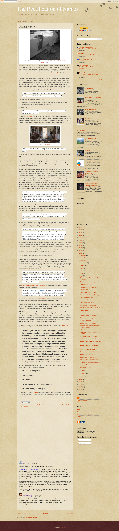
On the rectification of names (85, 414)
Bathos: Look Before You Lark (88, 323)
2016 (80, 253)
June (82, 270)
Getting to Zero (55, 73)
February (83, 373)
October (83, 260)
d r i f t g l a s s (83, 65)
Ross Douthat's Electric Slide (88, 287)
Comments (82, 443)
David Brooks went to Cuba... (88, 302)
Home (45, 513)
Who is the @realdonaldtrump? (88, 305)
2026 (80, 227)
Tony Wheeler (47, 144)
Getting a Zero (84, 289)
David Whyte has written (37, 290)
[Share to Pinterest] (29, 402)
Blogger (63, 527)
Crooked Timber (83, 73)
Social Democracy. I (90, 109)
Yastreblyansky (83, 400)
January (83, 375)
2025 (80, 230)
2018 (80, 248)
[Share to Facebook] (27, 402)
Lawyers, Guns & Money (86, 47)
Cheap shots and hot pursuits (88, 315)
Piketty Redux (88, 118)
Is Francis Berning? (85, 320)
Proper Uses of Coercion (86, 354)
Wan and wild (83, 365)
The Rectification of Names (47, 8)
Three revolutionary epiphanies (88, 318)
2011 (80, 389)
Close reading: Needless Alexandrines (91, 172)
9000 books (28, 116)
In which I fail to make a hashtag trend (90, 362)
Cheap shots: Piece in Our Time (88, 357)
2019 (80, 245)
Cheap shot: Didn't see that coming (89, 295)
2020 (80, 243)
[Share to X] (25, 402)
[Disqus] (45, 433)
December (83, 255)
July (82, 268)
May (82, 273)
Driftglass (35, 392)
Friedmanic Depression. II (87, 352)
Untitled (79, 416)
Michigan (87, 150)
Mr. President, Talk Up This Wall (89, 336)
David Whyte (43, 298)
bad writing (59, 404)
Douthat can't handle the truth (88, 339)
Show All (100, 79)
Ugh (81, 329)
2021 (80, 240)
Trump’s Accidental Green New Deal (88, 49)
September (84, 263)
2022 (80, 237)
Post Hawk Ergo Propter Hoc (88, 292)
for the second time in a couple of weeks (33, 285)
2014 (80, 381)
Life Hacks (81, 61)
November (83, 258)
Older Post (69, 513)
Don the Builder (89, 88)
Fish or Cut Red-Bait (90, 161)
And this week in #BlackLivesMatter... (90, 307)
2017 (80, 250)
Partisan (82, 312)
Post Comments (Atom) (30, 517)
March (82, 370)
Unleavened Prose (85, 300)
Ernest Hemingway (24, 406)
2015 (80, 379)
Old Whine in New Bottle (86, 297)
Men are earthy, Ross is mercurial (89, 359)
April (82, 276)
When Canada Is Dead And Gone (87, 55)
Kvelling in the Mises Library (87, 349)
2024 (80, 232)
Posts (81, 440)
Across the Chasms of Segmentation (90, 282)
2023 (80, 235)
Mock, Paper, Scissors (85, 59)
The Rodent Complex (85, 367)
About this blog (81, 412)
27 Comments (46, 404)
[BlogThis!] (24, 402)
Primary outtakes (84, 310)
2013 (80, 384)
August (83, 265)
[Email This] (22, 402)
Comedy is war (84, 284)
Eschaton (82, 53)
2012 (80, 387)
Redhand (81, 398)
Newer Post (21, 513)
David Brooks (66, 404)
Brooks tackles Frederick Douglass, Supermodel (91, 184)
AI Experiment (81, 130)
